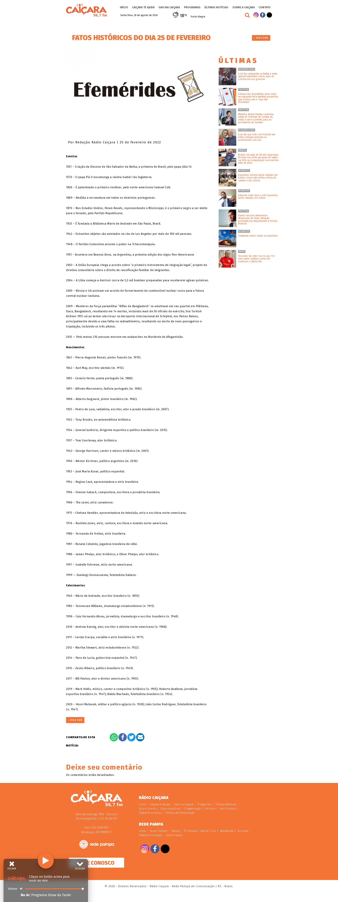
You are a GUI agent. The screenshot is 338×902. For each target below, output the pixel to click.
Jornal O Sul (208, 831)
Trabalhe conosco (150, 812)
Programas (192, 7)
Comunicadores (170, 808)
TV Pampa (190, 831)
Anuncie (210, 808)
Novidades (227, 831)
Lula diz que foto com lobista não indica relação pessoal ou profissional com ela (257, 137)
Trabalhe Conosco (150, 835)
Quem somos (147, 808)
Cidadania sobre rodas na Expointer (258, 235)
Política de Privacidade (179, 812)
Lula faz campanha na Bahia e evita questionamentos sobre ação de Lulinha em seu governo (257, 76)
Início (124, 7)
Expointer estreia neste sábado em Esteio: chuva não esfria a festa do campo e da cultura (257, 178)
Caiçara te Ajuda (143, 7)
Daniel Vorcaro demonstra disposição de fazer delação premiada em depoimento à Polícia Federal (257, 219)
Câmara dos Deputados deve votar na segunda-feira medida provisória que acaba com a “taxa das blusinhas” (258, 98)
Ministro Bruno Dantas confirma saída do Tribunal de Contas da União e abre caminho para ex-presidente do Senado (255, 118)
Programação (192, 808)
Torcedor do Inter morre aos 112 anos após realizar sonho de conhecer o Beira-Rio (256, 259)
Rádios (175, 831)
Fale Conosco (96, 863)
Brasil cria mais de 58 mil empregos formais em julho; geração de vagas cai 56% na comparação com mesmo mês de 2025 (258, 158)
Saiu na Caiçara (169, 7)
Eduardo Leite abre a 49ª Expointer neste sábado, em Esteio (258, 196)
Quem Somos (158, 831)
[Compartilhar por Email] (140, 737)
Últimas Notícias (216, 7)
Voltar (261, 38)
